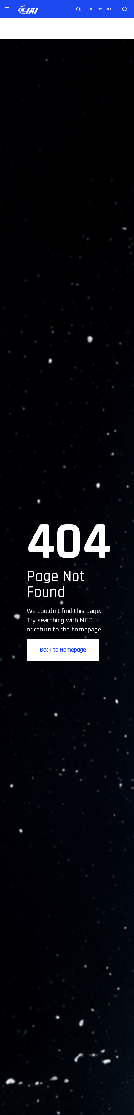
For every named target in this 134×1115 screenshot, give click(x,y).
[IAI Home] (28, 9)
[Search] (124, 9)
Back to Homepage (63, 650)
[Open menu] (8, 9)
